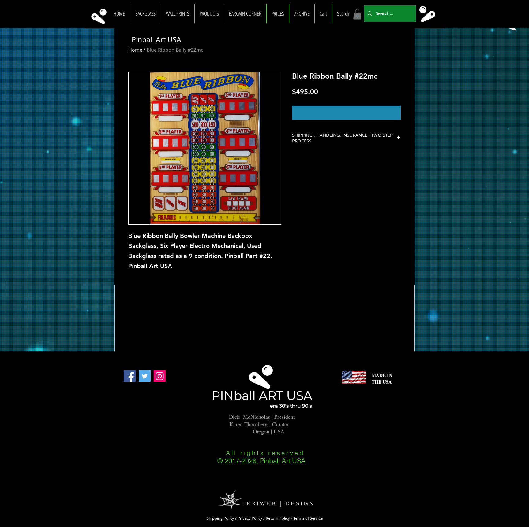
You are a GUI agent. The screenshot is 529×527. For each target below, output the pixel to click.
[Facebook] (130, 376)
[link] (357, 14)
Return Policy (278, 518)
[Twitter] (145, 376)
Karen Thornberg (248, 424)
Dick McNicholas (249, 416)
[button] (145, 13)
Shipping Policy (220, 518)
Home (135, 49)
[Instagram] (160, 376)
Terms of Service (308, 518)
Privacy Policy (250, 518)
